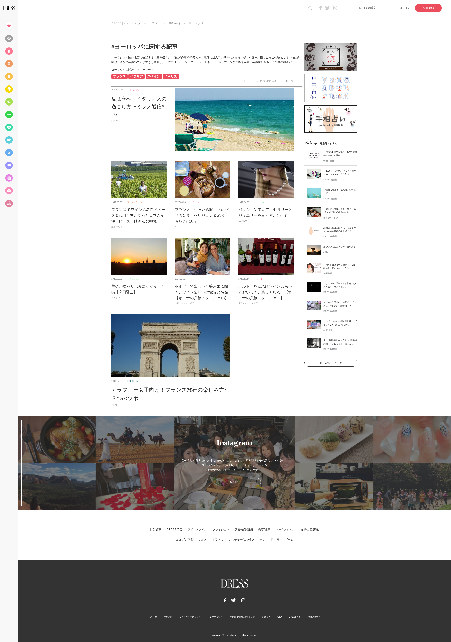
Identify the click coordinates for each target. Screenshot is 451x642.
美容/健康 (264, 529)
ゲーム (289, 539)
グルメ (202, 539)
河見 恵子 (115, 120)
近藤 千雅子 (116, 227)
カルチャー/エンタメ (242, 539)
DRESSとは (295, 617)
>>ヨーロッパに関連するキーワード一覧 (268, 80)
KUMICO (242, 221)
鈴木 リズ (327, 330)
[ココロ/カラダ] (9, 127)
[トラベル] (9, 152)
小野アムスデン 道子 (184, 303)
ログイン (405, 7)
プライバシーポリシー (190, 617)
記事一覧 (153, 617)
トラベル (154, 23)
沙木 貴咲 (328, 161)
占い (263, 539)
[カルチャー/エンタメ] (9, 165)
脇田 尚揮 (327, 273)
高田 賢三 (115, 297)
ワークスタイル (285, 529)
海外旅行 (174, 23)
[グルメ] (9, 140)
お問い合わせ (314, 617)
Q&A (279, 617)
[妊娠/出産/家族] (9, 114)
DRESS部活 (367, 7)
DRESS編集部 (330, 179)
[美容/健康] (9, 89)
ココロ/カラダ (184, 539)
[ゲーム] (9, 203)
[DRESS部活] (9, 38)
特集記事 (155, 529)
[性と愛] (9, 190)
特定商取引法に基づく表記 (242, 617)
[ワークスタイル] (9, 101)
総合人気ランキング (331, 363)
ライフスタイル (134, 202)
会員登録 (428, 7)
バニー (326, 252)
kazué (178, 227)
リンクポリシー (215, 617)
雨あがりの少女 (330, 217)
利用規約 (168, 617)
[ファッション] (9, 63)
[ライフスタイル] (9, 51)
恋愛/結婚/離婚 (244, 529)
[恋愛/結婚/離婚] (9, 76)
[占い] (9, 178)
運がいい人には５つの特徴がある (339, 246)
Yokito (114, 405)
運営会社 (266, 617)
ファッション (260, 202)
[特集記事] (9, 25)
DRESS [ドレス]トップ (125, 23)
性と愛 (275, 539)
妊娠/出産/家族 (310, 529)
